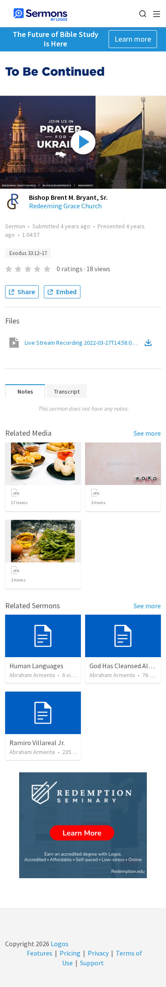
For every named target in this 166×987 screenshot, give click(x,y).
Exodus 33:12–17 (28, 253)
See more (147, 433)
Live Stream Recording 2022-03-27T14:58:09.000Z (84, 342)
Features (39, 953)
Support (92, 963)
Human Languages (36, 665)
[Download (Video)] (150, 342)
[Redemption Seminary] (83, 825)
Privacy (98, 953)
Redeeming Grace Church (65, 205)
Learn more (132, 39)
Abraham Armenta (32, 675)
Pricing (70, 953)
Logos (59, 943)
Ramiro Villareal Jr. (37, 742)
